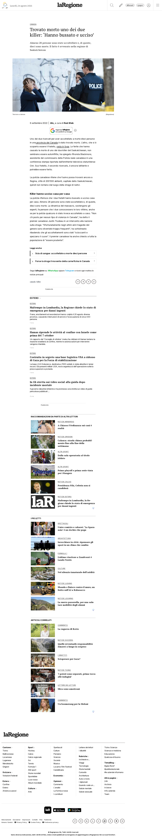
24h (106, 781)
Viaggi (81, 763)
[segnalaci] (121, 5)
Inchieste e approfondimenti (86, 759)
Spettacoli (57, 747)
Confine (6, 784)
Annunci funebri (7, 822)
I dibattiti (82, 750)
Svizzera (7, 772)
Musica (56, 763)
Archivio (107, 784)
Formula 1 (32, 767)
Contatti (35, 820)
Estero (6, 781)
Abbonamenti (6, 820)
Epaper (140, 5)
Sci (29, 760)
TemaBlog (109, 763)
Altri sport (32, 770)
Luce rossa (32, 779)
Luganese (7, 760)
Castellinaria (58, 770)
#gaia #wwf (109, 766)
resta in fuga (63, 146)
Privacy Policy (21, 822)
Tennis (31, 763)
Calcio (30, 754)
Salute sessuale (85, 792)
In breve (107, 787)
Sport (31, 747)
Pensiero (57, 754)
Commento (58, 784)
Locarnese (7, 757)
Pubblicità (47, 820)
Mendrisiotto (8, 763)
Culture (32, 788)
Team (106, 794)
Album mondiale (35, 783)
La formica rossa (60, 791)
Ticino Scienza (110, 747)
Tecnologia (83, 766)
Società (56, 760)
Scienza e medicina (112, 750)
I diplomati (83, 782)
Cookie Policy (35, 822)
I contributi (57, 794)
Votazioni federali (10, 775)
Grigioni (6, 767)
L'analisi (56, 787)
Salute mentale (85, 788)
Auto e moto (84, 779)
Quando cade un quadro (86, 785)
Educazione (109, 754)
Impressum (26, 820)
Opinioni (57, 781)
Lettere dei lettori (86, 747)
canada (33, 282)
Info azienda (109, 791)
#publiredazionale (111, 769)
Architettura (84, 775)
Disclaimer (17, 820)
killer (39, 282)
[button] (75, 821)
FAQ (40, 820)
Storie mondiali (34, 773)
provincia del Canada (47, 142)
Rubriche (83, 756)
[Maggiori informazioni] (75, 131)
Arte (30, 792)
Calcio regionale (35, 757)
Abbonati (130, 5)
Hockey (31, 750)
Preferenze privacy (51, 822)
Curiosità (82, 772)
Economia (58, 775)
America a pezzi (9, 791)
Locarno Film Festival (62, 767)
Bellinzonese (8, 754)
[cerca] (111, 5)
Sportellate (32, 776)
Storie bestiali (84, 769)
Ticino (5, 750)
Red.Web (69, 123)
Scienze (56, 757)
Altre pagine (110, 778)
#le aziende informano (113, 772)
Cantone (7, 747)
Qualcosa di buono (112, 757)
